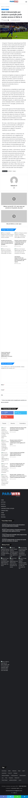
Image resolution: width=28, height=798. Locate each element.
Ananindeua (4, 770)
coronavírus (4, 773)
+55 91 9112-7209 (15, 788)
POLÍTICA (3, 504)
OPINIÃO (3, 514)
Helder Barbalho (23, 775)
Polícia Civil (17, 777)
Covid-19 (10, 773)
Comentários (22, 423)
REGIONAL (3, 517)
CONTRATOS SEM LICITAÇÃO (7, 508)
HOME (2, 500)
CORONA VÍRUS (4, 510)
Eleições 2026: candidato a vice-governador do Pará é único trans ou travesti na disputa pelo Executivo (18, 476)
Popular (4, 423)
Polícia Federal (4, 780)
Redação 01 (5, 20)
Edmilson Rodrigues (5, 775)
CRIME (2, 512)
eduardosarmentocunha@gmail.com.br (14, 790)
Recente (13, 423)
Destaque (15, 773)
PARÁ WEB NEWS (22, 786)
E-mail (3, 389)
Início (3, 6)
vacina (20, 780)
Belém (9, 770)
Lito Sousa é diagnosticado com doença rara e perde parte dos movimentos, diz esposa (20, 259)
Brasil (19, 770)
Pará (6, 777)
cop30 (23, 770)
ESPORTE (7, 6)
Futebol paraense (14, 775)
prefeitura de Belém (13, 780)
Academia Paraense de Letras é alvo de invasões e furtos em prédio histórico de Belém (18, 429)
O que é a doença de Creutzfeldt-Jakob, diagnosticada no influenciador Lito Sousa (17, 454)
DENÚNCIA (3, 506)
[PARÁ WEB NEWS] (14, 2)
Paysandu (11, 777)
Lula (2, 777)
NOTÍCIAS (7, 9)
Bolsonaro (14, 770)
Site (2, 395)
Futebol (14, 171)
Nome (2, 384)
